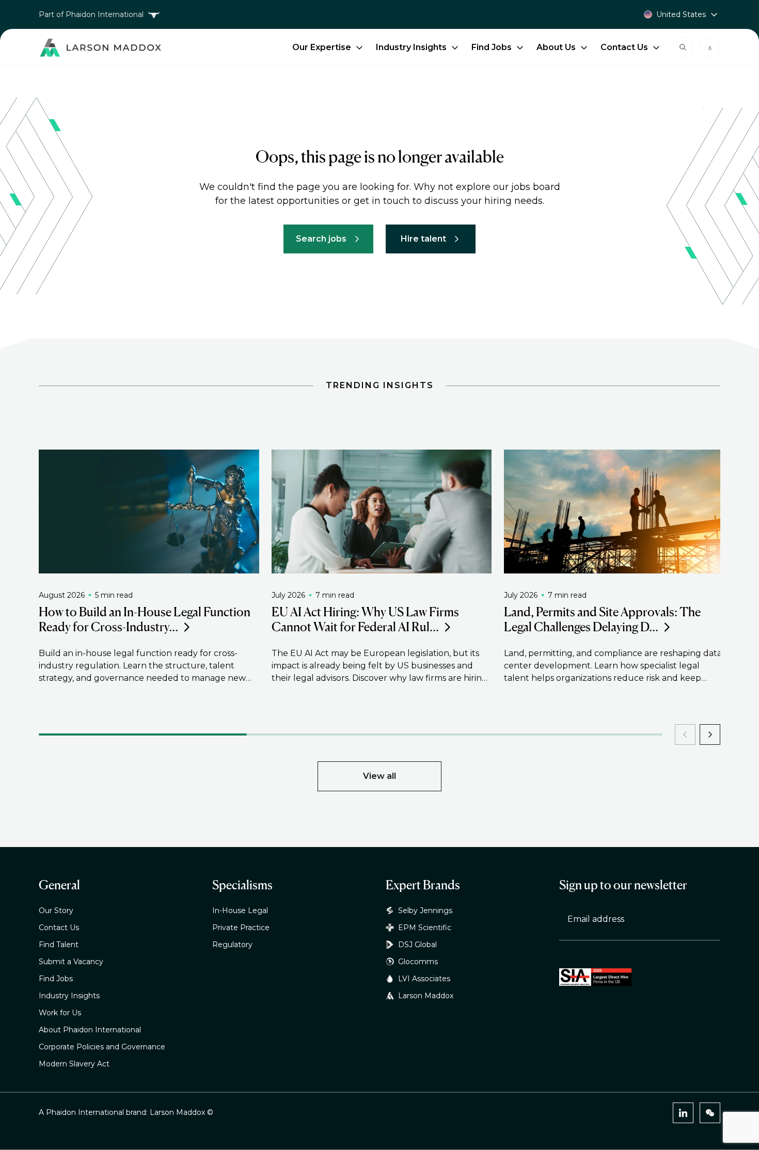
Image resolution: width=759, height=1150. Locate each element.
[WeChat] (710, 1113)
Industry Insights (411, 47)
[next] (710, 734)
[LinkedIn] (683, 1113)
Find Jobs (491, 47)
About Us (556, 47)
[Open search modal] (683, 47)
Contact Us (624, 47)
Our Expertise (321, 47)
